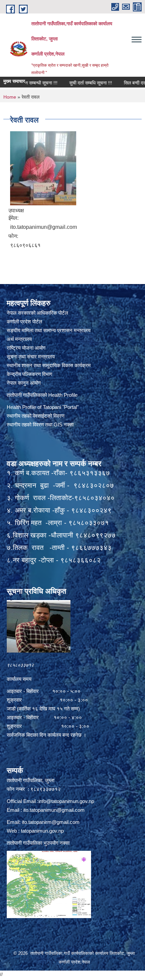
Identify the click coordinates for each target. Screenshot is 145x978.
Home (9, 97)
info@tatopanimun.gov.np (66, 801)
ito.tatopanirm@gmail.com (51, 822)
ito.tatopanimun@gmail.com (54, 810)
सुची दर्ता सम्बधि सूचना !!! (77, 82)
